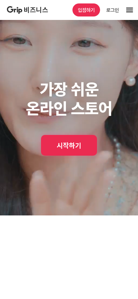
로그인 (112, 10)
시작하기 (69, 145)
